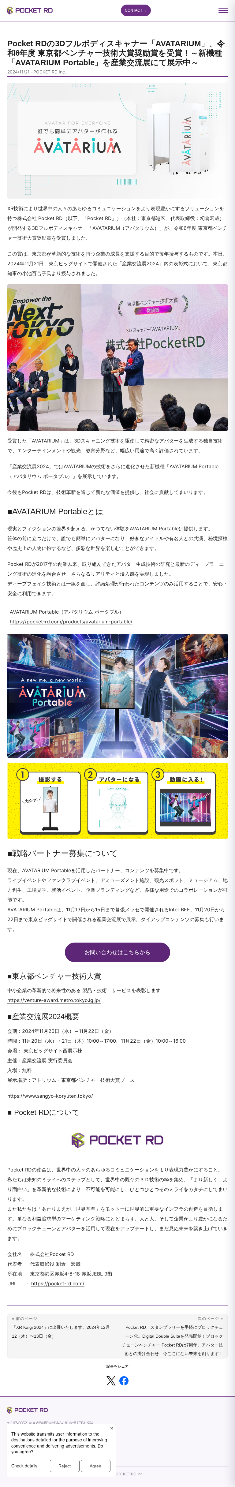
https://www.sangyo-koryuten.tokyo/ (50, 1096)
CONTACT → (136, 10)
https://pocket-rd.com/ (57, 1283)
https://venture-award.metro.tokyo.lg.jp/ (54, 1000)
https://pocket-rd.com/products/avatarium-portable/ (71, 621)
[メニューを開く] (223, 10)
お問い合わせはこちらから (117, 952)
